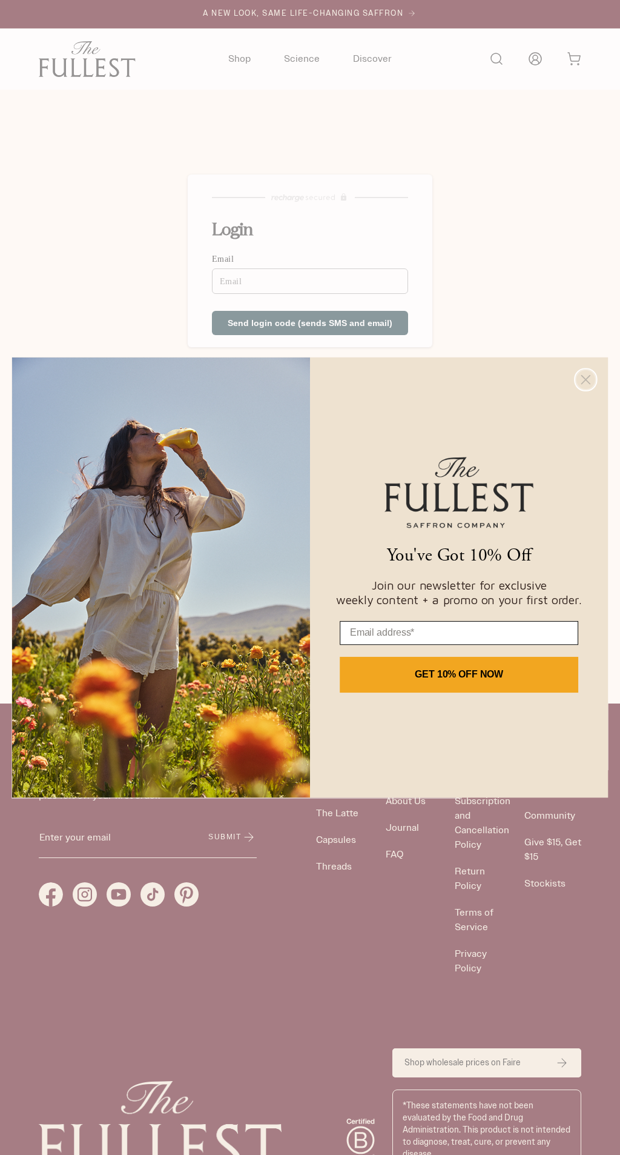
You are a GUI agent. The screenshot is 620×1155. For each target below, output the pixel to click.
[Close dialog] (585, 379)
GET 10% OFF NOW (459, 674)
